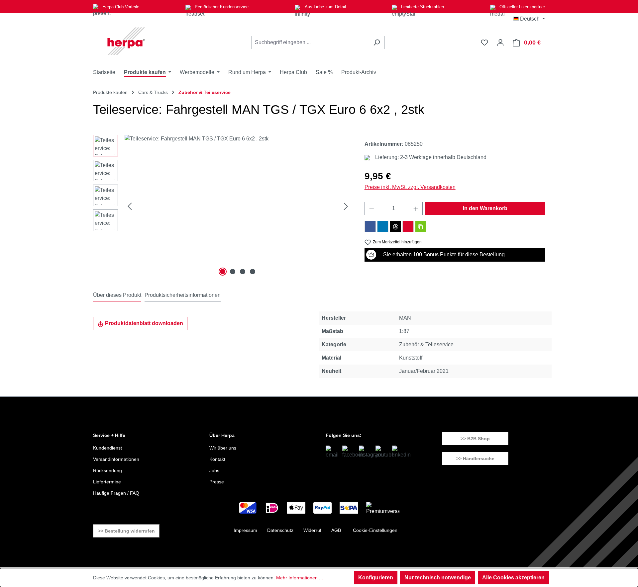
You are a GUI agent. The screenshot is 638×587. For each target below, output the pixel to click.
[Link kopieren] (420, 226)
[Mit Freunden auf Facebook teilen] (370, 226)
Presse (216, 481)
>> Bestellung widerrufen (126, 531)
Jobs (214, 470)
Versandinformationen (116, 459)
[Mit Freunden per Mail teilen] (408, 226)
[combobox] (310, 42)
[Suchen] (376, 42)
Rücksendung (107, 470)
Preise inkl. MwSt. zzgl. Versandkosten (410, 187)
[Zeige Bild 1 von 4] (222, 271)
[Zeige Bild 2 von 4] (232, 271)
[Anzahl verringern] (371, 208)
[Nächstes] (346, 206)
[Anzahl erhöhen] (416, 208)
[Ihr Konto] (500, 42)
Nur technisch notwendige (437, 577)
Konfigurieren (375, 577)
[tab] (117, 295)
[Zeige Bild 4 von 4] (252, 271)
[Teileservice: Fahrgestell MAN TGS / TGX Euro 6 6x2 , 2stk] (238, 206)
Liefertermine (107, 481)
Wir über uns (222, 448)
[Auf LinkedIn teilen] (382, 226)
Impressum (245, 530)
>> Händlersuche (475, 458)
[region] (222, 206)
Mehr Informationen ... (299, 577)
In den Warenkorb (485, 208)
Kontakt (217, 459)
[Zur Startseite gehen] (126, 41)
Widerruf (312, 530)
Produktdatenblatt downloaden (143, 323)
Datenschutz (280, 530)
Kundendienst (107, 448)
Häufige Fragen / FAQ (116, 493)
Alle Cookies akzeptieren (513, 577)
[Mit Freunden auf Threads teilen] (395, 226)
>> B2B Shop (475, 438)
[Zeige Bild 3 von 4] (242, 271)
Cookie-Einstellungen (375, 530)
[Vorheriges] (130, 206)
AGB (336, 530)
